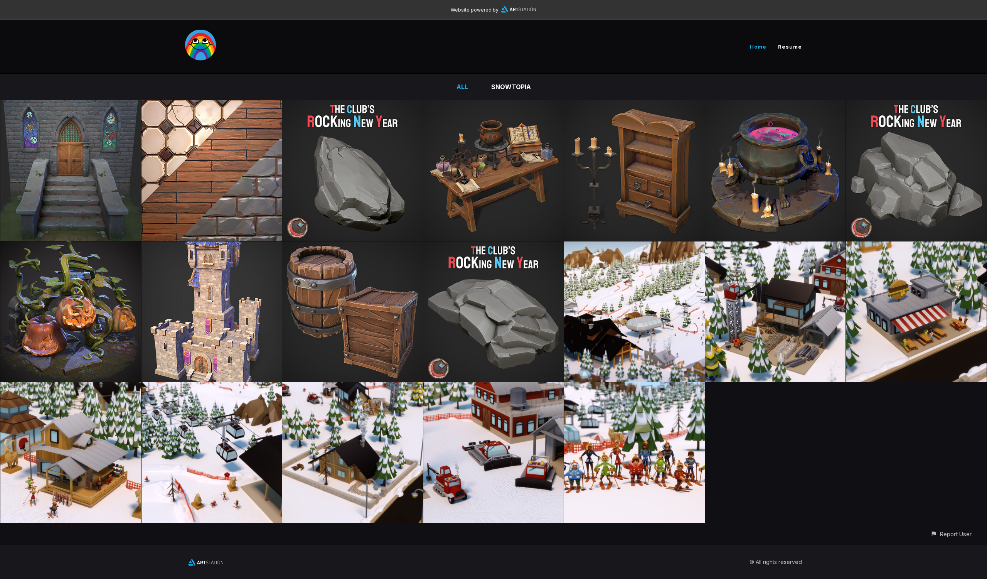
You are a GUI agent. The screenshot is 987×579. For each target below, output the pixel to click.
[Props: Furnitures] (634, 106)
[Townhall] (211, 247)
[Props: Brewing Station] (493, 106)
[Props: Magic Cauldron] (775, 106)
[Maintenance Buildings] (775, 247)
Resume (790, 47)
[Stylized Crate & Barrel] (352, 247)
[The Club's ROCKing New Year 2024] (916, 106)
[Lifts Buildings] (211, 388)
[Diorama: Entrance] (70, 106)
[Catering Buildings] (916, 247)
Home (758, 47)
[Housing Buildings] (352, 388)
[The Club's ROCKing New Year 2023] (493, 247)
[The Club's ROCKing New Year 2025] (352, 106)
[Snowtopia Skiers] (634, 388)
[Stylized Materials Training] (211, 106)
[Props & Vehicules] (493, 388)
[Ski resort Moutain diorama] (634, 247)
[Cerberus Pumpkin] (70, 247)
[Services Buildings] (70, 388)
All (462, 87)
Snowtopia (511, 87)
